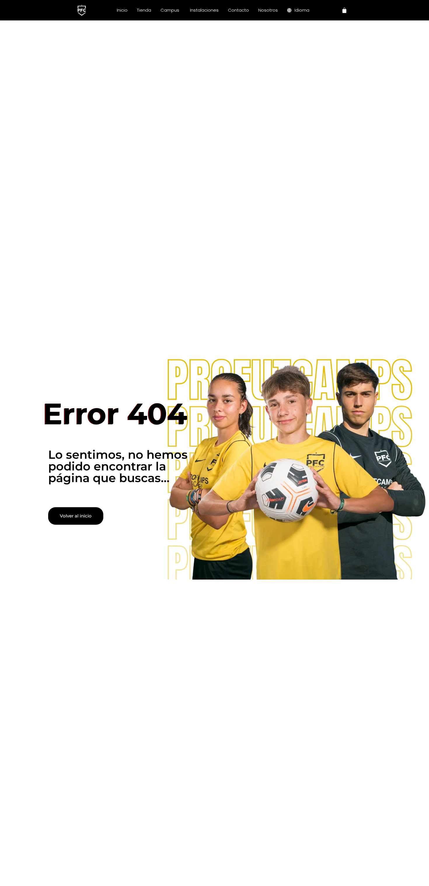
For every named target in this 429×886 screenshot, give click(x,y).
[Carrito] (344, 10)
